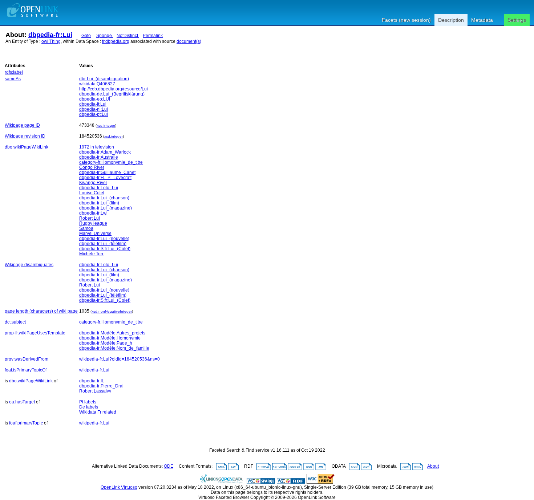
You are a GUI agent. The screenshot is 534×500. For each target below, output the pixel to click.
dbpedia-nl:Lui (93, 109)
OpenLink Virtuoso (119, 487)
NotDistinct (128, 35)
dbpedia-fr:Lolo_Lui (98, 187)
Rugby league (93, 223)
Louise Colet (91, 192)
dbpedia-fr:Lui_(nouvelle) (104, 238)
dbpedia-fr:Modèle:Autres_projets (112, 333)
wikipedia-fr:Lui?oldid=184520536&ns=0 (119, 359)
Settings (516, 20)
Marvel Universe (95, 233)
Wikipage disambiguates (29, 264)
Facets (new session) (406, 20)
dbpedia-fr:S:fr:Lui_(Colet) (104, 248)
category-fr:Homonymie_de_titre (111, 162)
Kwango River (93, 182)
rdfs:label (14, 72)
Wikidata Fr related (97, 412)
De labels (88, 407)
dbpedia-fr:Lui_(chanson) (104, 197)
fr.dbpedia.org (115, 41)
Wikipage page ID (22, 125)
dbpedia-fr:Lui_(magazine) (105, 208)
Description (451, 20)
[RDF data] (291, 482)
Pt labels (87, 402)
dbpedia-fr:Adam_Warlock (105, 152)
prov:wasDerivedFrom (26, 359)
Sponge (104, 35)
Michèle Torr (91, 253)
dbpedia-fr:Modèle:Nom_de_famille (114, 348)
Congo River (91, 167)
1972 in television (96, 147)
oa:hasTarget (22, 402)
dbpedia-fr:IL (91, 380)
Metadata (482, 20)
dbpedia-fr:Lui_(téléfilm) (102, 243)
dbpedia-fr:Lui (50, 34)
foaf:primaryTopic (26, 423)
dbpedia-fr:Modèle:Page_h (105, 343)
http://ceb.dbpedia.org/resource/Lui (113, 89)
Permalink (153, 35)
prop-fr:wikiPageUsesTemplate (35, 333)
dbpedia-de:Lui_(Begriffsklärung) (112, 94)
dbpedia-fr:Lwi (93, 213)
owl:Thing (51, 41)
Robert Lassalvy (95, 391)
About (433, 466)
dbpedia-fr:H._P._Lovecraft (105, 177)
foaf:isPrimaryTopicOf (25, 370)
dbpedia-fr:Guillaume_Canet (107, 172)
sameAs (13, 78)
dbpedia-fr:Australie (98, 157)
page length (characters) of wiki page (41, 311)
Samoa (86, 228)
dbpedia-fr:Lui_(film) (99, 203)
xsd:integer (106, 125)
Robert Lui (89, 218)
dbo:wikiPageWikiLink (26, 147)
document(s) (189, 41)
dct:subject (15, 322)
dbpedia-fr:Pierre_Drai (101, 386)
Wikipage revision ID (25, 136)
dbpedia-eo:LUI (94, 99)
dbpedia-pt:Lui (93, 114)
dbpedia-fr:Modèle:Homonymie (110, 338)
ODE (168, 466)
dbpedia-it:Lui (92, 104)
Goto (86, 35)
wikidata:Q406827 (97, 83)
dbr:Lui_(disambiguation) (104, 78)
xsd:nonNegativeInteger (112, 311)
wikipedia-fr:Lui (94, 370)
